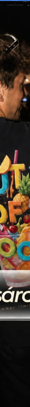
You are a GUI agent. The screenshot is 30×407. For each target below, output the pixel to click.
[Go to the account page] (27, 5)
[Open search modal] (1, 5)
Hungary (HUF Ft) (27, 1)
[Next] (20, 0)
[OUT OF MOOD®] (15, 3)
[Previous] (10, 0)
